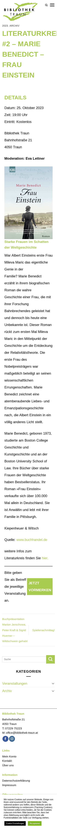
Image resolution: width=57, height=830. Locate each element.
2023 (5, 25)
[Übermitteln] (50, 659)
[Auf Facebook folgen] (5, 739)
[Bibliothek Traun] (22, 11)
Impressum (9, 785)
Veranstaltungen (14, 683)
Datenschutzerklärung (16, 780)
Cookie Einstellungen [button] (15, 823)
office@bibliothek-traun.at (22, 732)
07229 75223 (13, 728)
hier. (45, 558)
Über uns (8, 765)
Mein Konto (9, 756)
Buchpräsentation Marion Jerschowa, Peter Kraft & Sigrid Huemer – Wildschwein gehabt (14, 630)
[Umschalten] (53, 683)
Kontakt (7, 760)
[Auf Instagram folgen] (12, 739)
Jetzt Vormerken (39, 586)
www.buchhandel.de (31, 540)
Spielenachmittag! (43, 630)
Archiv (14, 25)
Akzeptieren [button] (35, 823)
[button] (46, 5)
